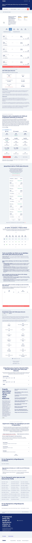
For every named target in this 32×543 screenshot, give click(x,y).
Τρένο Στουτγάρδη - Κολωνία (15, 494)
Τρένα (8, 511)
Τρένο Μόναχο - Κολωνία (24, 488)
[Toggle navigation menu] (29, 1)
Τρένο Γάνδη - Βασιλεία (5, 485)
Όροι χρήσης (19, 540)
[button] (19, 9)
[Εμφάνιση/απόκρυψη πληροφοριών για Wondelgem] (28, 451)
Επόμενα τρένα (19, 219)
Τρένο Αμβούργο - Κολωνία (25, 492)
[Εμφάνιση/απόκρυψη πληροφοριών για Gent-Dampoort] (28, 447)
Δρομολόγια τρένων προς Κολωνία (15, 511)
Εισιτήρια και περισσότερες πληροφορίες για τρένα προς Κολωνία (22, 473)
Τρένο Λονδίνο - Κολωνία (24, 487)
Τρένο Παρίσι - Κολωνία (14, 487)
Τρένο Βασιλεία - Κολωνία (24, 494)
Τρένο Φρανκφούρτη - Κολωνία (25, 490)
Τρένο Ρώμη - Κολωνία (5, 488)
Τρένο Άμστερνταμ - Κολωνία (6, 490)
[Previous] (4, 236)
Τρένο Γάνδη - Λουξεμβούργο (25, 483)
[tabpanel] (16, 300)
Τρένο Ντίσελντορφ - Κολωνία (6, 495)
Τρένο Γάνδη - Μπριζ (5, 487)
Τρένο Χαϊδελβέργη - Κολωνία (6, 497)
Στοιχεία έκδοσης (13, 540)
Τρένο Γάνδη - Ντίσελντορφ (15, 485)
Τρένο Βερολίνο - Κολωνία (15, 488)
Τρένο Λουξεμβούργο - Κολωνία (6, 494)
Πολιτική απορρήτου (25, 540)
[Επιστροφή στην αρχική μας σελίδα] (3, 1)
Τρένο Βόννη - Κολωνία (14, 497)
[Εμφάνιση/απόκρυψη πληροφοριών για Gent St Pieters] (28, 443)
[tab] (7, 32)
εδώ (25, 222)
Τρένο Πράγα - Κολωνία (5, 492)
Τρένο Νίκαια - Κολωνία (14, 492)
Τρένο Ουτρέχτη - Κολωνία (25, 495)
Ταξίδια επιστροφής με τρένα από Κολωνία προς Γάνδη (9, 473)
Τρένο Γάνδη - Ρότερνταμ (15, 483)
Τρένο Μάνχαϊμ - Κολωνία (24, 497)
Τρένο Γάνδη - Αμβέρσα (24, 485)
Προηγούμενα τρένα (13, 219)
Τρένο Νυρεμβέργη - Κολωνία (15, 495)
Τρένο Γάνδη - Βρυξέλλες (5, 463)
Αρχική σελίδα (4, 511)
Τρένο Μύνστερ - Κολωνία (15, 499)
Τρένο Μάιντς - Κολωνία (5, 499)
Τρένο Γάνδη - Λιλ (4, 483)
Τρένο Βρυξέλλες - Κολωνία (15, 490)
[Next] (28, 29)
